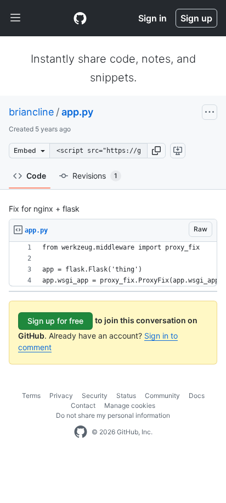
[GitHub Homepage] (80, 432)
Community (162, 395)
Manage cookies (129, 405)
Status (126, 395)
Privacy (61, 395)
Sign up (196, 18)
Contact (83, 405)
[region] (113, 264)
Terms (31, 395)
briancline (31, 112)
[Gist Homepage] (80, 18)
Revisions (94, 175)
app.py (77, 112)
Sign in (152, 18)
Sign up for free (55, 320)
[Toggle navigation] (15, 18)
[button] (156, 150)
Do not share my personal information (113, 415)
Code (36, 175)
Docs (197, 395)
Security (95, 395)
